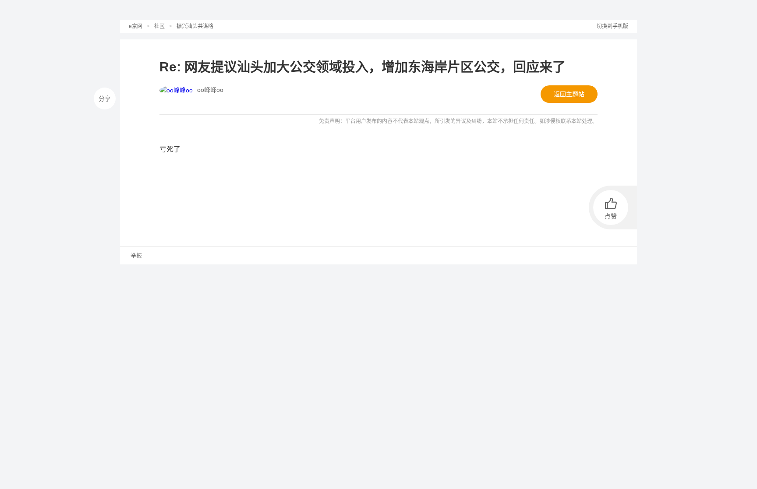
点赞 (611, 216)
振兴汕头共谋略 (195, 26)
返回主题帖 (569, 94)
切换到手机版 (612, 26)
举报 (135, 255)
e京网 (135, 26)
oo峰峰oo (210, 89)
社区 (159, 26)
